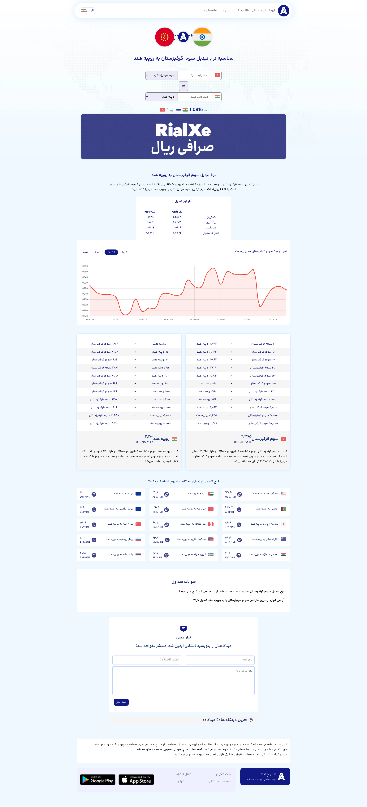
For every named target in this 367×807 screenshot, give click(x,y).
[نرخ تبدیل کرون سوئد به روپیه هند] (166, 555)
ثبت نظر (121, 702)
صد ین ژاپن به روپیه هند (264, 524)
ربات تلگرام (223, 774)
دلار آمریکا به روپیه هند (265, 493)
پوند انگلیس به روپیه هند (118, 508)
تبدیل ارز (227, 10)
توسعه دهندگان (220, 781)
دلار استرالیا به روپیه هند (264, 539)
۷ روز (125, 252)
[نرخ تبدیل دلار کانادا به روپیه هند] (166, 525)
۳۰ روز (111, 252)
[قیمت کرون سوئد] (210, 554)
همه (85, 252)
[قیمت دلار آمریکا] (283, 494)
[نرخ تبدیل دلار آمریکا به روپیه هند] (239, 494)
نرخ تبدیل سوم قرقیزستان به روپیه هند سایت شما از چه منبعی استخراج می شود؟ (231, 591)
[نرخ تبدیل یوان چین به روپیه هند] (94, 525)
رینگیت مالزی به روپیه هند (191, 539)
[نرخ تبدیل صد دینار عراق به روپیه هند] (238, 555)
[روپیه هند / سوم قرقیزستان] (183, 85)
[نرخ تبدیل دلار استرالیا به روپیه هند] (239, 540)
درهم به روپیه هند (195, 493)
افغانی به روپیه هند (267, 508)
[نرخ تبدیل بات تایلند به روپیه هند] (94, 555)
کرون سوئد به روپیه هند (192, 554)
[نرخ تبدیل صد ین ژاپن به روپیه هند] (239, 525)
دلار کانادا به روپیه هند (193, 524)
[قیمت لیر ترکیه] (210, 509)
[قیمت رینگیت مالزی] (210, 539)
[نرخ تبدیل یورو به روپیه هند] (94, 494)
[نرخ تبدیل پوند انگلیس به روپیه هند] (94, 509)
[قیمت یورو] (138, 494)
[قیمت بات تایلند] (138, 554)
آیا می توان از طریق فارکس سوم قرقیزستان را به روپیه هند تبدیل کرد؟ (238, 600)
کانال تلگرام (183, 774)
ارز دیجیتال (259, 10)
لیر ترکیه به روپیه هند (194, 508)
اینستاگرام (184, 781)
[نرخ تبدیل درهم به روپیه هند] (166, 494)
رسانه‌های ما (210, 10)
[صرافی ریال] (183, 136)
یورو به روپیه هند (123, 493)
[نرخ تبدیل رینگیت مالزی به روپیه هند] (167, 540)
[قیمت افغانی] (283, 509)
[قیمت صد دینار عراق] (283, 554)
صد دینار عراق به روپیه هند (263, 554)
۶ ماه (98, 252)
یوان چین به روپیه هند (120, 524)
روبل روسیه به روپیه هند (119, 539)
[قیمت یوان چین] (138, 524)
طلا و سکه (242, 10)
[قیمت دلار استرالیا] (283, 539)
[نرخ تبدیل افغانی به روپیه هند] (239, 509)
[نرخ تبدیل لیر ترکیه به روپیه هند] (166, 509)
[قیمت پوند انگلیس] (138, 509)
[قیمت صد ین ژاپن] (283, 524)
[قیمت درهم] (210, 494)
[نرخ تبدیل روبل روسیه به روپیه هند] (94, 540)
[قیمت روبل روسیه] (138, 539)
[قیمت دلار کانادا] (210, 524)
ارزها (272, 10)
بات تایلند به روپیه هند (120, 554)
